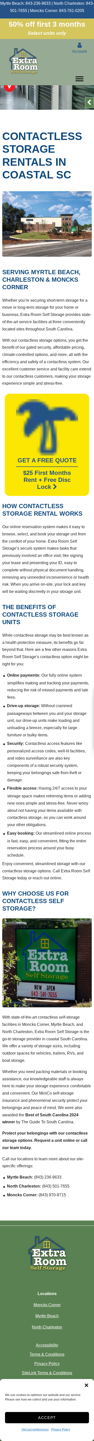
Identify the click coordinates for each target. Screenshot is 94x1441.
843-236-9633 (38, 3)
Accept (47, 1418)
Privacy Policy (60, 1429)
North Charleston (47, 1327)
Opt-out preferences (35, 1429)
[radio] (9, 85)
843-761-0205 (71, 10)
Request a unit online (54, 1140)
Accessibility (47, 1345)
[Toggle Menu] (79, 80)
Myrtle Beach (47, 1316)
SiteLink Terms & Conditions (47, 1373)
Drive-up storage (23, 706)
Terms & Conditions (47, 1354)
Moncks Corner (47, 1305)
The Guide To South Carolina (47, 1122)
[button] (86, 1385)
